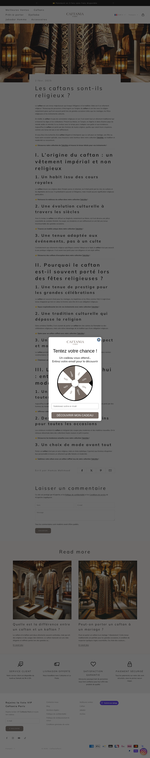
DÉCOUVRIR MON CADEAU (75, 415)
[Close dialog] (98, 339)
